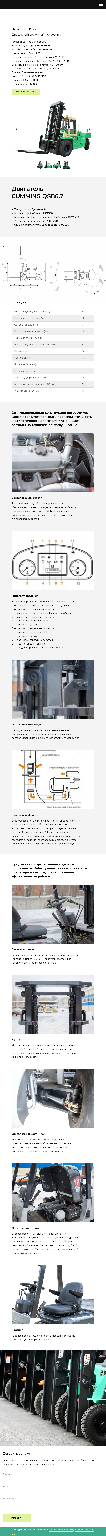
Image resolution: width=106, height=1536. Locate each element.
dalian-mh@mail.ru (61, 1529)
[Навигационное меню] (101, 4)
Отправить (17, 1517)
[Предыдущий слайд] (16, 129)
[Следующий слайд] (90, 129)
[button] (26, 92)
